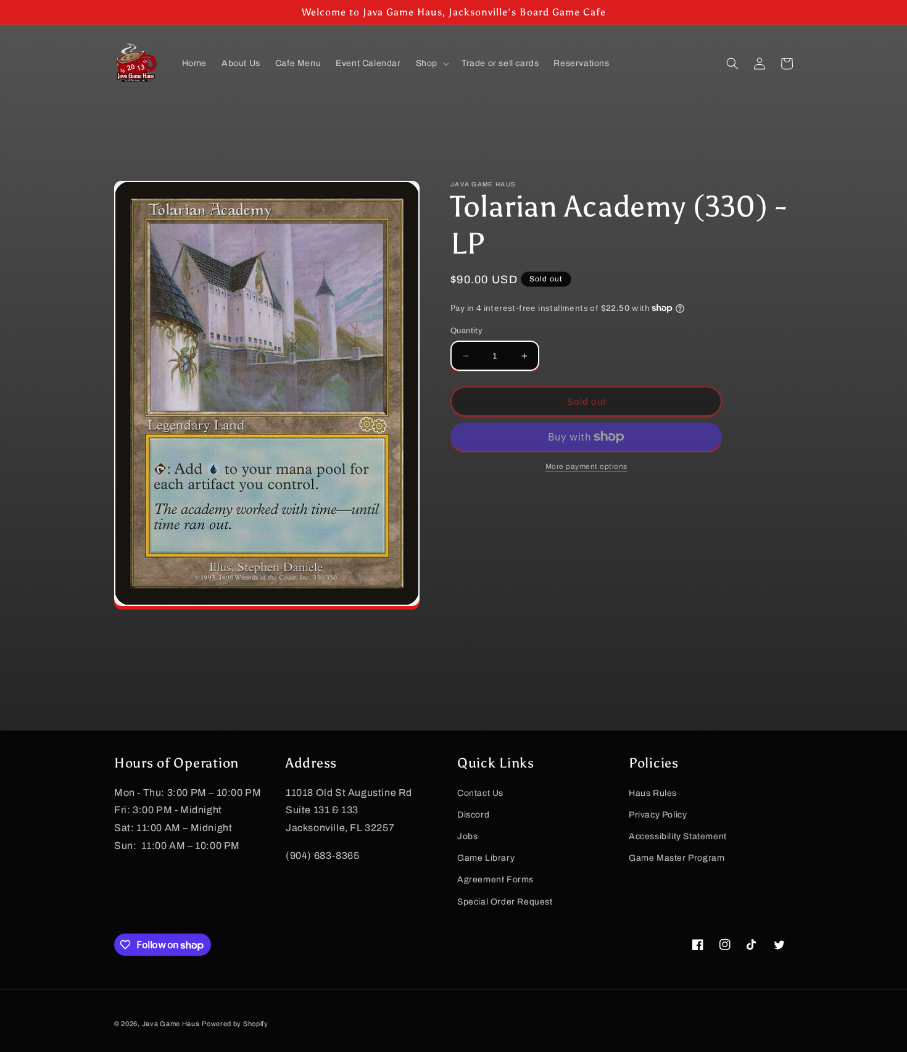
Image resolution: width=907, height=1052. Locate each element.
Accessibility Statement (678, 836)
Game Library (486, 858)
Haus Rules (653, 793)
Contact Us (480, 793)
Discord (473, 814)
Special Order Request (505, 901)
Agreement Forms (495, 879)
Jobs (467, 836)
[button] (431, 64)
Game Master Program (676, 858)
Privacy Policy (658, 814)
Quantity (466, 330)
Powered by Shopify (235, 1023)
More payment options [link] (586, 466)
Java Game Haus (171, 1023)
